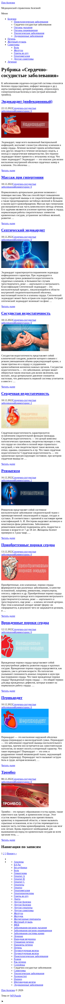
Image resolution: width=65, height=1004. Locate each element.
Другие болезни (22, 901)
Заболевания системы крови (29, 933)
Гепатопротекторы (24, 893)
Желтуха (18, 50)
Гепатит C (19, 881)
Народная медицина (25, 939)
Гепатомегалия (22, 56)
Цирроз (18, 979)
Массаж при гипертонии (22, 177)
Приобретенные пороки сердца (28, 545)
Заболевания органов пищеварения (33, 930)
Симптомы (13, 44)
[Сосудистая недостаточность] (25, 350)
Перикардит (11, 698)
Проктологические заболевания (31, 21)
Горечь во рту (21, 53)
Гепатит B (19, 879)
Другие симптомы (24, 59)
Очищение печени (24, 942)
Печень (11, 39)
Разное (17, 959)
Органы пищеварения (26, 30)
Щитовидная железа (25, 982)
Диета (17, 899)
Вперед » (12, 853)
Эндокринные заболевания (28, 36)
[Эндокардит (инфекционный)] (25, 136)
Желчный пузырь (17, 41)
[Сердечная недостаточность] (25, 427)
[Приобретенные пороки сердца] (25, 579)
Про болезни (8, 2)
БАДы (17, 864)
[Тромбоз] (25, 806)
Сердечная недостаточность (25, 393)
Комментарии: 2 (23, 403)
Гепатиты (19, 884)
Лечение (12, 61)
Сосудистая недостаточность (25, 313)
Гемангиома (20, 873)
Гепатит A (19, 876)
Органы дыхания (23, 27)
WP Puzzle (15, 995)
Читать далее (8, 170)
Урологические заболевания (29, 33)
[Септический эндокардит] (25, 267)
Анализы (19, 861)
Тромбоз (8, 772)
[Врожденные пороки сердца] (25, 657)
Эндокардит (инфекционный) (26, 101)
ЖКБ (16, 924)
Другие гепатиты (23, 907)
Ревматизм (10, 471)
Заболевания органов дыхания (30, 927)
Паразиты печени (23, 944)
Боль (16, 47)
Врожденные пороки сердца (25, 623)
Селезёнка (19, 964)
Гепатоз (18, 887)
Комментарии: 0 (23, 111)
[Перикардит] (25, 731)
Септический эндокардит (23, 230)
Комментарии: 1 (23, 480)
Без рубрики (20, 867)
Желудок (18, 916)
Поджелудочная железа (26, 950)
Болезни (12, 18)
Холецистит (20, 976)
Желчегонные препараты (27, 919)
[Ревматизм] (25, 504)
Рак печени (20, 962)
